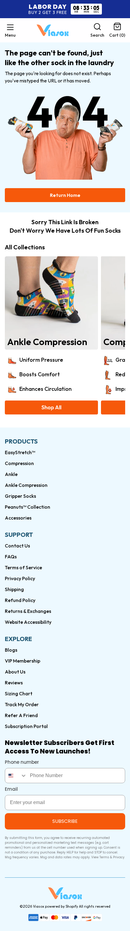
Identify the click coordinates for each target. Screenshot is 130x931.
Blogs (11, 650)
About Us (15, 672)
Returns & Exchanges (28, 611)
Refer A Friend (21, 715)
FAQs (11, 557)
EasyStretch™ (20, 452)
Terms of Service (23, 567)
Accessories (18, 518)
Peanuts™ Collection (27, 507)
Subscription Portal (26, 726)
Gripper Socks (20, 496)
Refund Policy (20, 600)
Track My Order (22, 704)
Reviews (14, 683)
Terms (104, 857)
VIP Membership (22, 661)
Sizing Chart (18, 693)
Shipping (14, 589)
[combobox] (16, 775)
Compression (19, 463)
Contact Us (17, 546)
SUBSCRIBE (65, 821)
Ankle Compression (26, 485)
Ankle (11, 474)
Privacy (119, 857)
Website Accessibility (28, 622)
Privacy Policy (20, 578)
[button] (10, 30)
